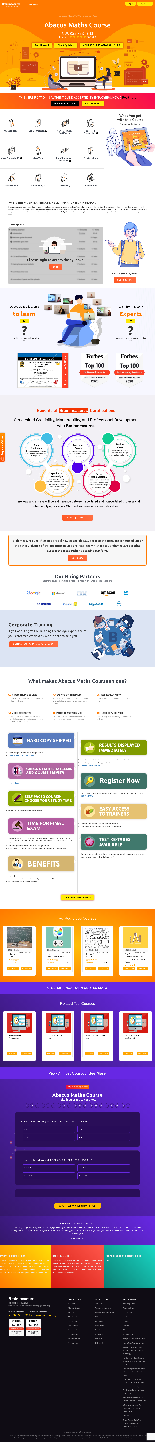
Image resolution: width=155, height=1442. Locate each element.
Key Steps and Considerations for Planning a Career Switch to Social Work (134, 1361)
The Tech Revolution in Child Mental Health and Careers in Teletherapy (133, 1350)
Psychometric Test (74, 1338)
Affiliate (125, 1330)
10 (75, 1105)
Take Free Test (93, 103)
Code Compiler (73, 1325)
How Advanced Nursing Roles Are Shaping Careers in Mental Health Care (133, 1390)
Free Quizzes (100, 1330)
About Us (98, 1303)
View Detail (26, 968)
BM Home (71, 1303)
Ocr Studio (126, 1415)
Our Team (98, 1338)
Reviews (126, 1325)
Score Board (99, 1325)
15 (101, 1105)
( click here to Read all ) (83, 1223)
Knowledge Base (129, 1303)
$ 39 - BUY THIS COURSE (77, 897)
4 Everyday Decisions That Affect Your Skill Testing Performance (132, 1408)
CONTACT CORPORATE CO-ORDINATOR (33, 644)
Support (125, 1321)
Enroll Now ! (42, 45)
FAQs (97, 1317)
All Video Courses (74, 1308)
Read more (129, 97)
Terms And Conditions (103, 1308)
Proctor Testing (73, 1330)
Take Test (11, 1054)
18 (117, 1105)
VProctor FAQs (128, 1334)
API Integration (73, 1334)
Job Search (99, 1334)
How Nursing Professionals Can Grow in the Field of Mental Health (134, 1371)
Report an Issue (128, 1308)
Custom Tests (73, 1321)
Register (143, 3)
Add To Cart (13, 968)
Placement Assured (65, 103)
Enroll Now (77, 558)
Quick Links (33, 4)
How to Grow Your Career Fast (133, 1343)
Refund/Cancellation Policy (104, 1312)
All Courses (72, 1312)
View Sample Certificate (77, 517)
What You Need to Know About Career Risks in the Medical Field (134, 1399)
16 (107, 1105)
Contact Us (99, 1321)
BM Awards (99, 1343)
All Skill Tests (73, 1317)
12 (85, 1105)
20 (128, 1105)
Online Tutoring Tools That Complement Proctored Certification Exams (132, 1423)
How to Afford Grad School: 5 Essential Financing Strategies (133, 1381)
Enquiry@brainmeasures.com (39, 1311)
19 (123, 1105)
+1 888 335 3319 (19, 1315)
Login (130, 3)
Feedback (126, 1317)
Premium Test (73, 1343)
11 (80, 1105)
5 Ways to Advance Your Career (134, 1338)
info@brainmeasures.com (17, 1311)
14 (96, 1105)
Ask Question (127, 1312)
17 (112, 1105)
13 (91, 1105)
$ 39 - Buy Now (124, 280)
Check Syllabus (66, 45)
